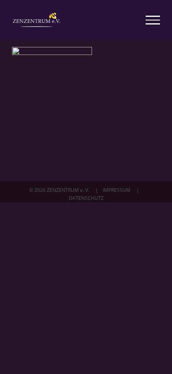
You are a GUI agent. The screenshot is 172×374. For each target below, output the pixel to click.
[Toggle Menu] (153, 20)
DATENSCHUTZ (86, 198)
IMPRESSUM (117, 190)
